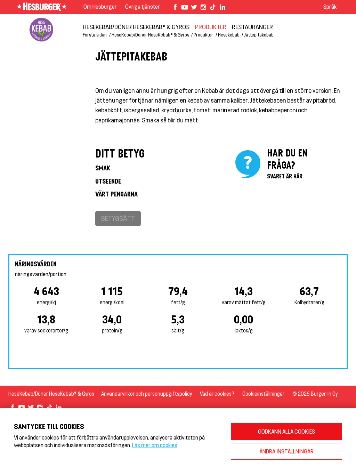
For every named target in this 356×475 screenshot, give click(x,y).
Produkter (210, 27)
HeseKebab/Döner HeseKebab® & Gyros (136, 27)
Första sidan (95, 35)
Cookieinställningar (263, 394)
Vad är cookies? (217, 394)
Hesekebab (229, 35)
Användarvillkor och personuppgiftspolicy (146, 394)
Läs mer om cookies (154, 445)
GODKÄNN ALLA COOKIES (286, 431)
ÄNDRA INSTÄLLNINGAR (286, 451)
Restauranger (252, 27)
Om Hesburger (100, 6)
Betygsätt (118, 218)
